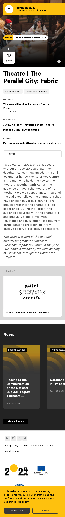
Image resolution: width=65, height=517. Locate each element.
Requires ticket (13, 91)
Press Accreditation (33, 446)
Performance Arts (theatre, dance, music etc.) (32, 143)
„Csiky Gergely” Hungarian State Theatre (28, 125)
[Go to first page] (16, 470)
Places (8, 38)
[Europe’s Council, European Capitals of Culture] (41, 474)
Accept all (17, 510)
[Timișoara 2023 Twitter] (25, 438)
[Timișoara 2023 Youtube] (7, 438)
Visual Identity (12, 451)
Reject (45, 510)
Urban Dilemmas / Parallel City (30, 38)
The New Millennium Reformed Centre (26, 104)
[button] (9, 9)
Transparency (11, 446)
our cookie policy (19, 502)
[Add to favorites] (59, 61)
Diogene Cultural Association (21, 130)
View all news (16, 421)
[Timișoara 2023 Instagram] (13, 438)
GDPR (50, 446)
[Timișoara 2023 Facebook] (19, 438)
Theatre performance (36, 91)
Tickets (10, 154)
